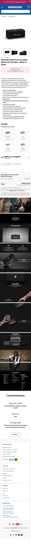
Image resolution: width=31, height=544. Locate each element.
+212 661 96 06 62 (8, 513)
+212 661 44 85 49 (8, 509)
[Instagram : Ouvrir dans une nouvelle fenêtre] (16, 535)
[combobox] (15, 11)
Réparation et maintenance (9, 469)
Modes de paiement (7, 475)
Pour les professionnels (8, 471)
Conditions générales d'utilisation (10, 449)
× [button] (29, 1)
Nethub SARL (15, 528)
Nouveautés (5, 491)
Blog (4, 493)
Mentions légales (6, 454)
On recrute (5, 495)
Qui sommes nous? (7, 447)
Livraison (5, 478)
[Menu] (2, 6)
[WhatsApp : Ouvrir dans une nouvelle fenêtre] (22, 535)
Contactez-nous (6, 497)
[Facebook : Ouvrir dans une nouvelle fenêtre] (10, 535)
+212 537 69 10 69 (8, 505)
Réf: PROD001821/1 (5, 57)
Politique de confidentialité (9, 456)
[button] (8, 134)
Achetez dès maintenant (20, 2)
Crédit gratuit (6, 459)
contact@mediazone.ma (10, 517)
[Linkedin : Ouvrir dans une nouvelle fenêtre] (19, 535)
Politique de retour (7, 480)
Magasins (5, 473)
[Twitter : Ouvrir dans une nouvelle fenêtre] (13, 535)
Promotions (5, 488)
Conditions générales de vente (10, 451)
